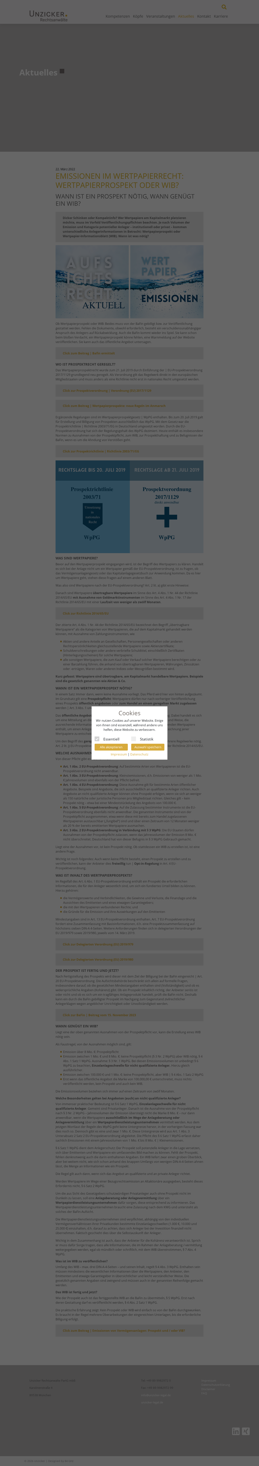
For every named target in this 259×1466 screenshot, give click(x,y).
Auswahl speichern (147, 747)
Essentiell (111, 739)
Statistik (146, 739)
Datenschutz (139, 754)
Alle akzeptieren (111, 747)
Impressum (119, 754)
